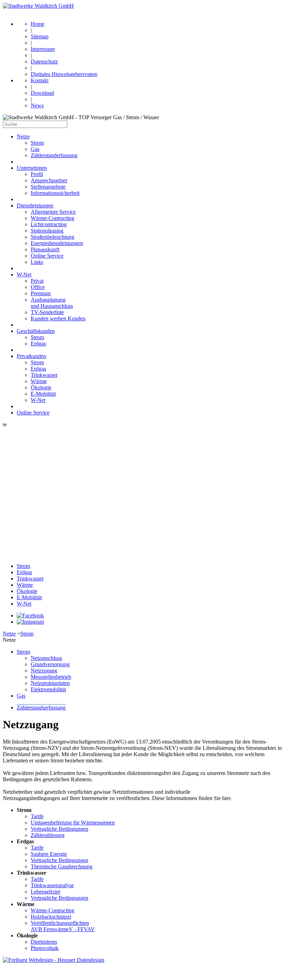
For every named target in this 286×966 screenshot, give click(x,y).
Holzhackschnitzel (51, 917)
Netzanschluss (46, 658)
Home (37, 24)
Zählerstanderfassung (54, 155)
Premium (41, 293)
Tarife (37, 816)
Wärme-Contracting (52, 218)
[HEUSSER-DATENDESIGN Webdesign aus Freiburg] (53, 960)
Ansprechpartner (49, 180)
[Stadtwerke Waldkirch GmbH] (38, 6)
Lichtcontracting (49, 224)
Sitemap (39, 36)
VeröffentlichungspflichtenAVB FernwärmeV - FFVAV (63, 926)
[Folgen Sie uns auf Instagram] (30, 622)
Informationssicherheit (55, 193)
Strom (37, 143)
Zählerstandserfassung (41, 707)
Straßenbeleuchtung (52, 237)
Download (42, 93)
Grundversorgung (50, 664)
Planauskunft (45, 249)
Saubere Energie (49, 854)
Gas (35, 149)
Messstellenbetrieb (51, 677)
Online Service (47, 256)
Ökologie (41, 387)
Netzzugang (44, 671)
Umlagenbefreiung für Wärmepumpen (73, 823)
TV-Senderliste (47, 312)
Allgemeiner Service (53, 212)
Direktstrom (44, 942)
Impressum (43, 49)
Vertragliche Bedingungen (59, 829)
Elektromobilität (48, 689)
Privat (37, 281)
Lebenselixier (45, 892)
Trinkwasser (44, 375)
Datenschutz (44, 61)
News (37, 105)
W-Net (24, 274)
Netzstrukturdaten (50, 683)
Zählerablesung (48, 835)
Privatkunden (31, 356)
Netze (23, 136)
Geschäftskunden (36, 331)
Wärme (39, 381)
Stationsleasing (47, 231)
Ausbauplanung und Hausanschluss (52, 303)
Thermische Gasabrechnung (61, 866)
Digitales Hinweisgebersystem (64, 74)
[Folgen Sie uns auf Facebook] (30, 615)
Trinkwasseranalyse (52, 885)
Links (37, 262)
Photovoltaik (45, 948)
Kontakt (39, 80)
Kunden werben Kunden (58, 318)
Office (38, 287)
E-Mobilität (43, 394)
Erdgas (38, 344)
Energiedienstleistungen (57, 243)
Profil (37, 174)
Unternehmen (32, 168)
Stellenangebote (48, 187)
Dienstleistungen (35, 205)
